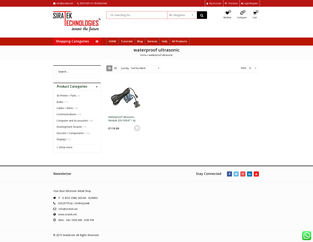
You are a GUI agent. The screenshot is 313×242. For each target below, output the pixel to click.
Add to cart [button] (137, 128)
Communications (66, 114)
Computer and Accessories (72, 120)
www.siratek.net (67, 214)
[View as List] (115, 68)
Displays (61, 139)
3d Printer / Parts (66, 95)
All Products (179, 41)
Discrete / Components (70, 133)
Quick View (127, 116)
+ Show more (64, 147)
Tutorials (127, 41)
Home (143, 55)
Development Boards (69, 126)
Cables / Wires (65, 108)
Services (152, 41)
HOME (112, 41)
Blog (140, 41)
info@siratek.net (68, 209)
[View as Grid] (109, 68)
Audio (60, 102)
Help (164, 41)
